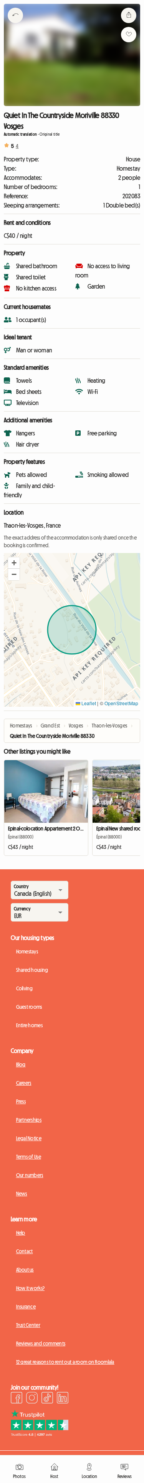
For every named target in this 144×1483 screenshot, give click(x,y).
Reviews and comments (41, 1343)
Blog (21, 1064)
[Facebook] (16, 1399)
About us (25, 1269)
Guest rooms (29, 1007)
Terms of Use (28, 1156)
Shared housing (32, 970)
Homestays (27, 951)
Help (20, 1233)
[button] (14, 563)
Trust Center (28, 1325)
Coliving (24, 988)
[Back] (15, 25)
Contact (24, 1251)
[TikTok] (47, 1399)
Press (21, 1101)
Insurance (26, 1306)
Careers (23, 1083)
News (21, 1193)
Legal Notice (28, 1138)
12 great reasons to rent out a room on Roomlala (65, 1362)
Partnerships (28, 1120)
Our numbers (29, 1175)
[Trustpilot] (39, 1434)
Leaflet (88, 703)
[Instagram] (32, 1399)
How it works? (30, 1288)
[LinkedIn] (62, 1399)
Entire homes (29, 1025)
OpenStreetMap (121, 703)
